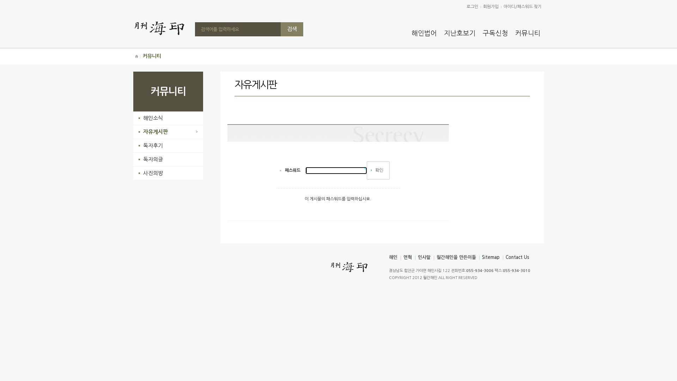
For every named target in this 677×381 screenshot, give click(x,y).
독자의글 (153, 159)
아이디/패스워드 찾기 (523, 7)
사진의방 (153, 173)
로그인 (472, 7)
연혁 (407, 257)
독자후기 (153, 145)
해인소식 (153, 118)
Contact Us (517, 257)
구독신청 (495, 33)
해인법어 (424, 33)
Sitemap (491, 257)
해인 (393, 257)
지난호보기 (460, 33)
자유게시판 (155, 131)
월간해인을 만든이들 (456, 257)
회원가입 (491, 7)
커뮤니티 (528, 33)
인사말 (424, 257)
